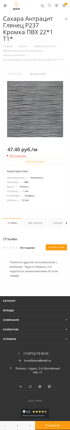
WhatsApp (40, 387)
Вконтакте (21, 387)
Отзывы (12, 223)
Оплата (58, 223)
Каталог (9, 300)
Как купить (35, 223)
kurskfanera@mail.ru (37, 360)
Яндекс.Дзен (49, 387)
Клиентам (10, 329)
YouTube (30, 387)
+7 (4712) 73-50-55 (36, 353)
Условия (9, 339)
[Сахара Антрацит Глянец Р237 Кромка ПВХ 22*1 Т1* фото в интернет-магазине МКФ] (35, 109)
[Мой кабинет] (56, 6)
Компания (11, 320)
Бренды (8, 310)
